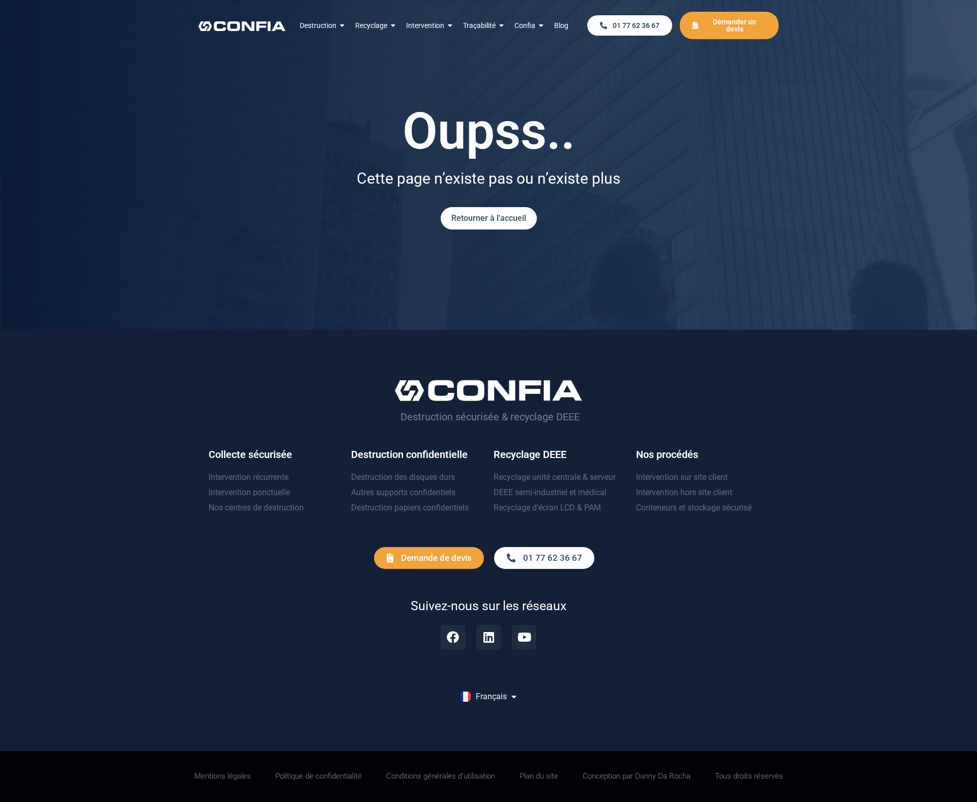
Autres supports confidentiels (403, 492)
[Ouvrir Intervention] (450, 25)
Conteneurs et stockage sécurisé (694, 507)
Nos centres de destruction (256, 507)
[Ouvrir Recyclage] (393, 25)
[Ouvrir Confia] (541, 25)
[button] (629, 25)
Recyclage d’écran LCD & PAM (547, 507)
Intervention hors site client (684, 492)
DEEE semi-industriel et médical (550, 492)
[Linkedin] (488, 637)
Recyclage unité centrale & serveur (555, 477)
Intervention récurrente (249, 477)
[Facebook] (453, 637)
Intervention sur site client (682, 477)
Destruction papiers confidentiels (410, 507)
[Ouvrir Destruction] (342, 25)
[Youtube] (524, 637)
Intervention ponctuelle (249, 492)
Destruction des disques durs (403, 477)
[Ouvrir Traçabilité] (501, 25)
